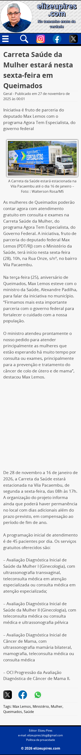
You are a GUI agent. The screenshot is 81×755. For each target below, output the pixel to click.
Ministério (41, 706)
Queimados (12, 711)
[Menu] (7, 38)
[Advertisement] (40, 427)
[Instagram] (40, 38)
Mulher (56, 706)
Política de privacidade (40, 740)
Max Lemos (22, 706)
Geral (7, 93)
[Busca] (24, 38)
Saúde (29, 711)
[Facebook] (57, 38)
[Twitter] (73, 38)
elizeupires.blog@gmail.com (45, 735)
